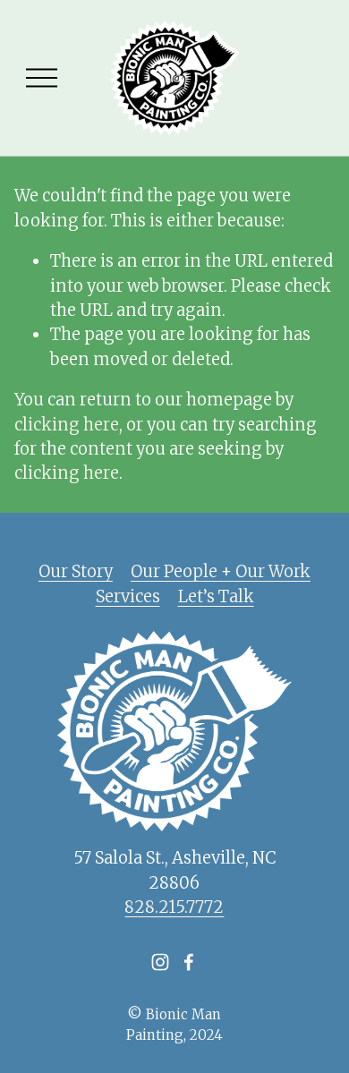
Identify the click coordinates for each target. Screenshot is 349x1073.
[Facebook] (189, 962)
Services (128, 596)
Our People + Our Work (221, 571)
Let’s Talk (216, 596)
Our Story (75, 571)
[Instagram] (160, 962)
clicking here (66, 424)
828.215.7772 (174, 907)
